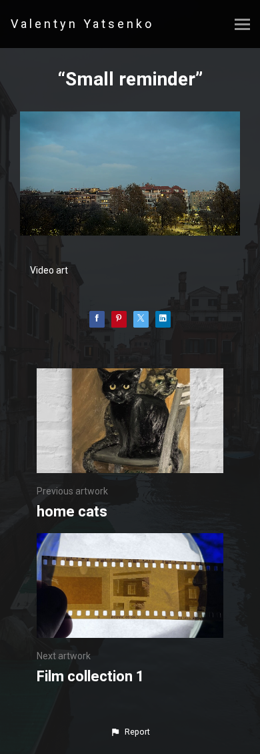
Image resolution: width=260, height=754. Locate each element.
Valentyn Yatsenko (82, 24)
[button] (130, 732)
